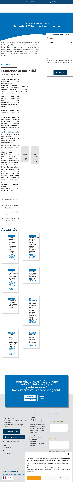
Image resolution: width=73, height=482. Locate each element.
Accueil (32, 417)
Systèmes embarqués (37, 426)
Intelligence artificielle (37, 431)
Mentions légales (8, 474)
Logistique (32, 435)
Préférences (63, 478)
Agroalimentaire (35, 437)
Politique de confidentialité (22, 474)
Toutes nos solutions (37, 422)
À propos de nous (35, 420)
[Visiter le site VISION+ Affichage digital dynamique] (59, 445)
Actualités (33, 439)
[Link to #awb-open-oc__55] (68, 8)
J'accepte (34, 478)
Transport (33, 433)
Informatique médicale (37, 428)
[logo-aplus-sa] (9, 412)
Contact (32, 441)
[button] (69, 454)
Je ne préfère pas (49, 478)
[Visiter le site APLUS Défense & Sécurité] (59, 428)
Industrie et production (37, 424)
